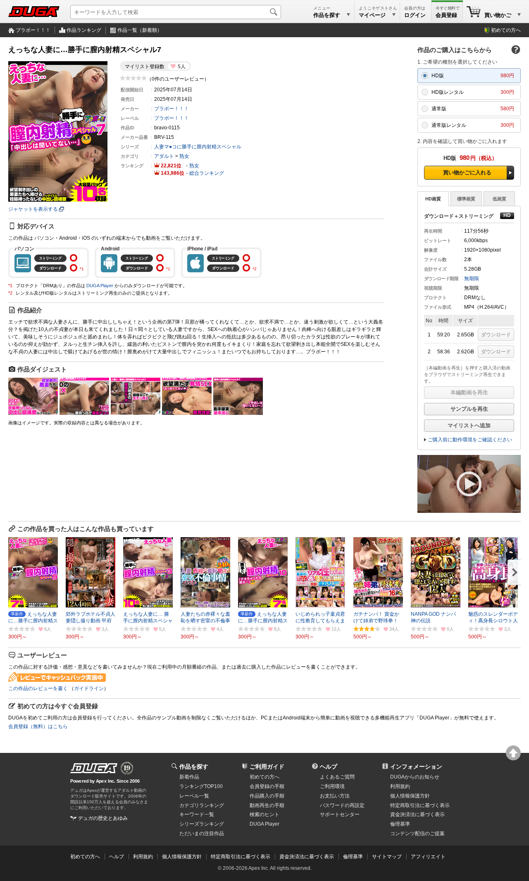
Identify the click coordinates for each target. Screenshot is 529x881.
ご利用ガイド (267, 766)
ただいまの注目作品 (201, 833)
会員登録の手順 (267, 786)
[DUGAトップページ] (34, 11)
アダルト (164, 156)
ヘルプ (328, 766)
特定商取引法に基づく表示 (240, 857)
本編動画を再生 (469, 392)
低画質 (499, 198)
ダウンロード (496, 335)
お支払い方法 (335, 796)
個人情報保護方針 (410, 796)
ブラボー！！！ (33, 30)
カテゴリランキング (201, 805)
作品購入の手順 (267, 796)
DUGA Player (99, 285)
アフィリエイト (428, 857)
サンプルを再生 (469, 409)
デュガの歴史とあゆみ (103, 818)
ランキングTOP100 (201, 786)
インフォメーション (416, 766)
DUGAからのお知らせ (414, 777)
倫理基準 (400, 824)
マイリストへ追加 (469, 425)
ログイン (415, 15)
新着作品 (189, 777)
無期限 (471, 278)
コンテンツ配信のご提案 (417, 833)
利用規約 (400, 786)
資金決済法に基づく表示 (306, 857)
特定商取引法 (420, 805)
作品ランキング (84, 30)
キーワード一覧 (196, 814)
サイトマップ (387, 857)
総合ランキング (206, 173)
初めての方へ (506, 30)
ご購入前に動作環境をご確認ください (470, 440)
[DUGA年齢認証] (93, 768)
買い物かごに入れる (467, 172)
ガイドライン (89, 688)
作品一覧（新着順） (139, 30)
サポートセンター (340, 814)
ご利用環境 (332, 786)
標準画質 (466, 198)
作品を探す (193, 766)
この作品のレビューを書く (38, 688)
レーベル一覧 (194, 796)
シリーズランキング (201, 824)
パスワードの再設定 (342, 805)
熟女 (184, 156)
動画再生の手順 (267, 805)
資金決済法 (417, 814)
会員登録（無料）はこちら (38, 726)
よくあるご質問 (337, 777)
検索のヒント (264, 814)
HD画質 (433, 198)
